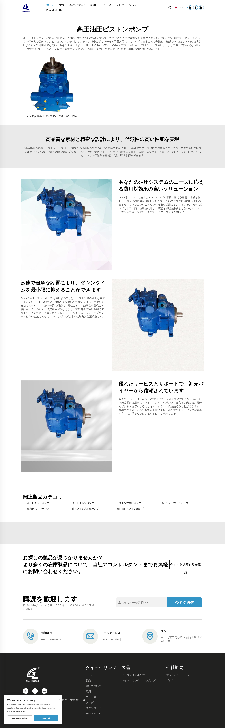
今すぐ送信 (184, 602)
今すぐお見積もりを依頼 (185, 566)
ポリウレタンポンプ (133, 675)
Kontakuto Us (54, 10)
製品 (62, 5)
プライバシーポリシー (179, 675)
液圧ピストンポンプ (38, 503)
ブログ (120, 5)
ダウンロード (137, 5)
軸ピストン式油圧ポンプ (85, 508)
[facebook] (35, 691)
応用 (93, 5)
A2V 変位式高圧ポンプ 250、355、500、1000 (52, 116)
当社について (77, 5)
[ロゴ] (26, 7)
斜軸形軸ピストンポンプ (130, 508)
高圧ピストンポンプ (83, 503)
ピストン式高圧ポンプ (129, 503)
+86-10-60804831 (51, 639)
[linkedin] (44, 691)
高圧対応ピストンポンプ (174, 503)
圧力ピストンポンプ (38, 508)
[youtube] (25, 691)
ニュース (105, 5)
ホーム (50, 5)
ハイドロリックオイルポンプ (138, 680)
